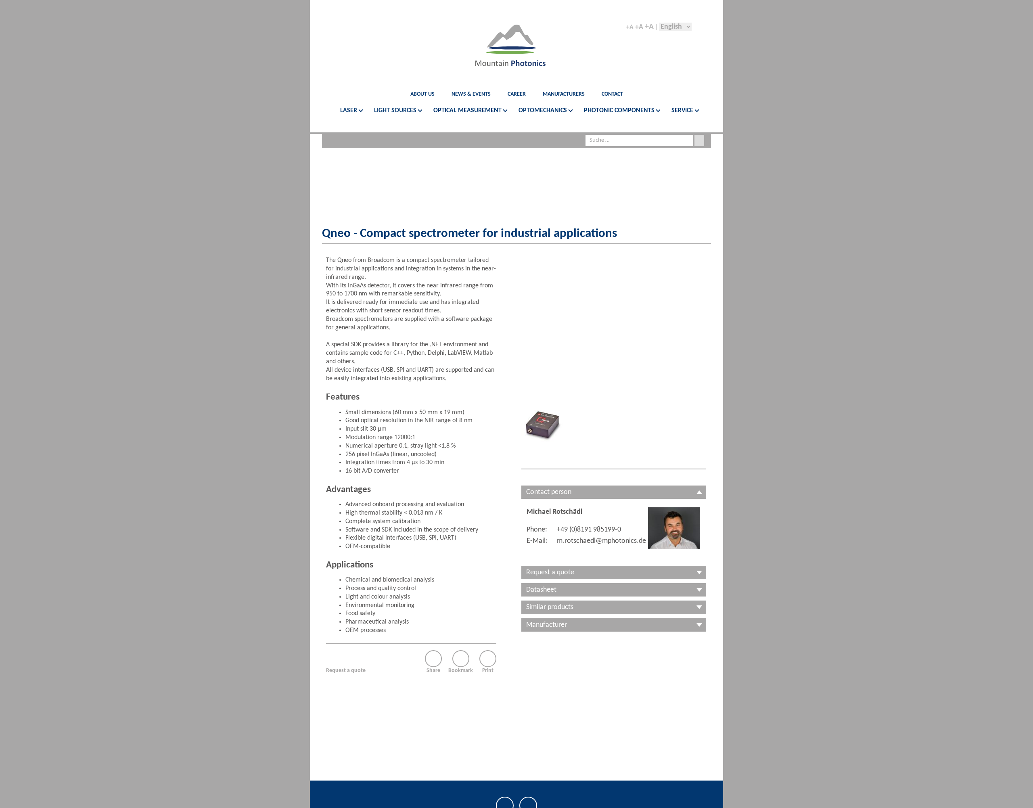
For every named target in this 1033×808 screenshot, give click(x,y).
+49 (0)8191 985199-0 (589, 530)
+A (630, 28)
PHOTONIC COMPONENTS (619, 110)
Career (517, 94)
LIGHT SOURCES (395, 110)
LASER (348, 110)
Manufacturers (564, 94)
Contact (612, 94)
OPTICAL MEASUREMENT (467, 110)
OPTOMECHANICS (543, 110)
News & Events (471, 94)
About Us (422, 94)
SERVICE (682, 110)
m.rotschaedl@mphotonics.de (601, 541)
